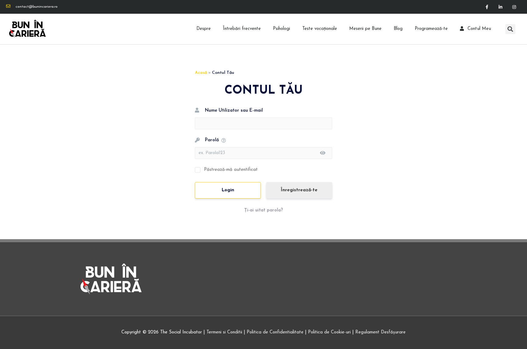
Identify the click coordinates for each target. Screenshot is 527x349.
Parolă (212, 140)
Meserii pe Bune (365, 29)
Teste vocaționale (319, 29)
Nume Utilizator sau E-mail (234, 110)
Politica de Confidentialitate (275, 332)
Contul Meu (479, 29)
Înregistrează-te (299, 190)
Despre (203, 29)
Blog (398, 29)
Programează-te (431, 29)
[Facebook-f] (487, 7)
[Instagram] (514, 7)
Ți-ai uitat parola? (263, 210)
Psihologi (281, 29)
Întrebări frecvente (242, 29)
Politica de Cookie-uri (329, 332)
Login (228, 190)
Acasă (201, 72)
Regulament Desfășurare (380, 332)
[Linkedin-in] (500, 7)
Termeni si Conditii (224, 332)
